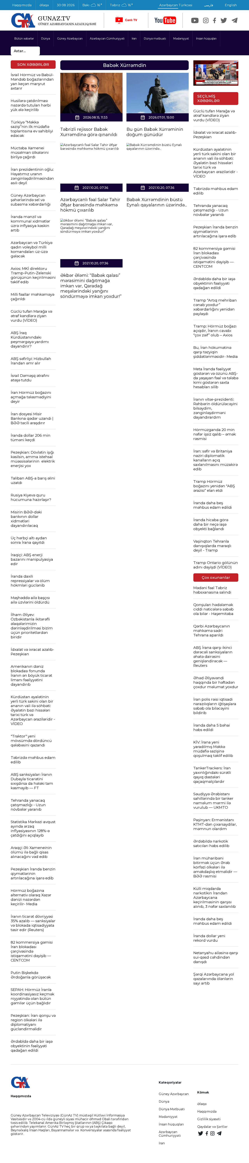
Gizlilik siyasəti (209, 1119)
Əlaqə (44, 5)
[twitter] (224, 20)
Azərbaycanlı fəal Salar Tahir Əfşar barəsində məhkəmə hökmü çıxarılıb (90, 205)
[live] (126, 20)
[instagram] (205, 20)
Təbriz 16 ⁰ (121, 5)
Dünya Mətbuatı (172, 1109)
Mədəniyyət (181, 38)
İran (134, 38)
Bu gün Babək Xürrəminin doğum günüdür (154, 132)
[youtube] (165, 20)
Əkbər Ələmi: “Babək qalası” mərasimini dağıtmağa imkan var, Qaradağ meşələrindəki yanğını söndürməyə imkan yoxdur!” (91, 286)
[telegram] (234, 20)
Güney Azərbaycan (70, 38)
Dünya (45, 38)
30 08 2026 (66, 5)
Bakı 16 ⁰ (92, 5)
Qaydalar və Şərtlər (212, 1127)
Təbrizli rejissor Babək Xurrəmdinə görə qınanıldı (88, 132)
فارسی (208, 5)
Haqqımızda (22, 5)
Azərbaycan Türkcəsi (175, 5)
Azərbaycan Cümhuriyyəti (107, 38)
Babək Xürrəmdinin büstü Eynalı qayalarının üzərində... (156, 202)
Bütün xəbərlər (24, 38)
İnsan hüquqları (206, 38)
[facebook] (214, 20)
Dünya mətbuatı (155, 38)
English (231, 5)
